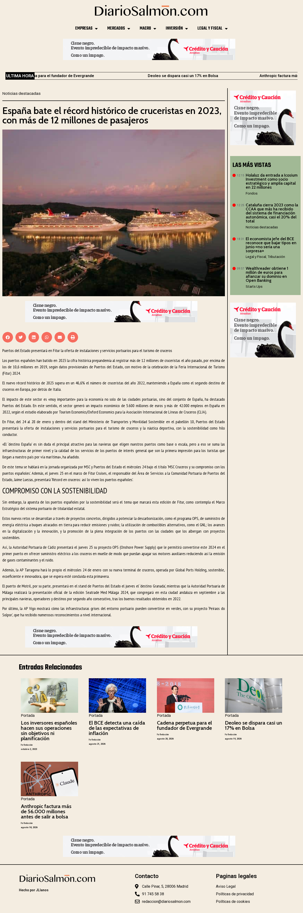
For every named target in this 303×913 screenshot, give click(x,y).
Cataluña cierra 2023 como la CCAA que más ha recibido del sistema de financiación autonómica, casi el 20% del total (272, 213)
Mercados (116, 28)
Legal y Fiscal (210, 28)
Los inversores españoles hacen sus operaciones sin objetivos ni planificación (49, 731)
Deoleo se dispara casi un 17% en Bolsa (156, 76)
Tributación (276, 257)
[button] (7, 337)
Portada (28, 715)
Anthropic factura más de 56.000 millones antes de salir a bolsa (46, 811)
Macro (145, 28)
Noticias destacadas (21, 93)
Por (26, 744)
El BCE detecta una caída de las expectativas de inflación (117, 728)
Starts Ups (254, 286)
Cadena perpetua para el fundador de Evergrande (184, 725)
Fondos (252, 193)
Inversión (174, 28)
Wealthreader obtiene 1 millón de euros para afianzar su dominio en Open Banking (267, 274)
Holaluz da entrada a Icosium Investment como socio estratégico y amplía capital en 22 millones (272, 181)
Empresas (84, 28)
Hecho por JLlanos (34, 890)
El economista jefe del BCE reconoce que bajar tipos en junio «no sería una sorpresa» (271, 244)
